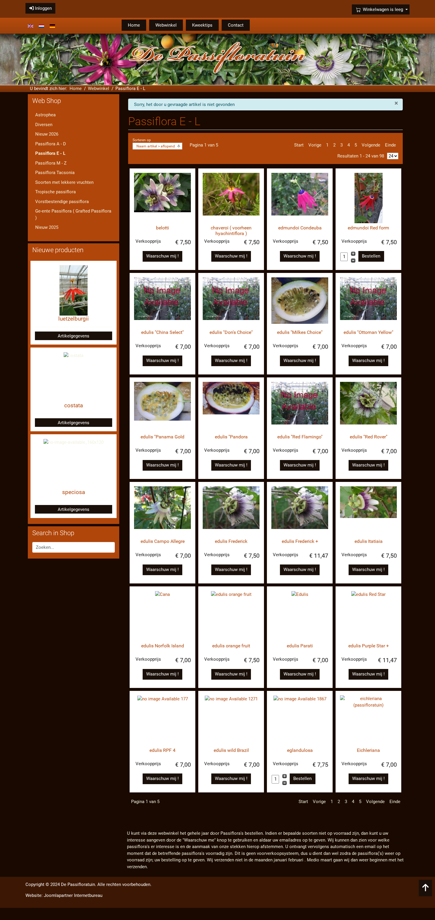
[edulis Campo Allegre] (162, 511)
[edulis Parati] (299, 616)
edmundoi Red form (368, 228)
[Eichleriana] (368, 720)
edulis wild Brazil (231, 750)
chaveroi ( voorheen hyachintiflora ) (231, 230)
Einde (390, 145)
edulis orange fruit (231, 646)
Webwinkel (166, 25)
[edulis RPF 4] (162, 720)
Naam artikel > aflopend (155, 146)
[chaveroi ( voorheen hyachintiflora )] (231, 198)
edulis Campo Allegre (163, 541)
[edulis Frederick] (231, 511)
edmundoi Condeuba (300, 228)
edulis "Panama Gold (162, 437)
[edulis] (162, 302)
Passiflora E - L (50, 153)
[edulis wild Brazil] (231, 720)
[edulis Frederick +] (299, 511)
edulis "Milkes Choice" (300, 332)
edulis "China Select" (162, 332)
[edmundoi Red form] (368, 198)
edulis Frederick (231, 541)
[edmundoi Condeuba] (299, 198)
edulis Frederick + (300, 541)
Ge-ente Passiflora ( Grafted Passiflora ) (73, 214)
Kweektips (202, 25)
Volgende (371, 145)
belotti (162, 228)
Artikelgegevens (73, 336)
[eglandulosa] (299, 720)
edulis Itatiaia (369, 541)
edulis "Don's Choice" (231, 332)
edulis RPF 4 (162, 750)
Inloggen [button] (43, 8)
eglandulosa (300, 750)
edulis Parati (300, 646)
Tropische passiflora (55, 191)
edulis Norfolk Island (162, 646)
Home (134, 25)
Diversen (43, 124)
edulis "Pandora (231, 437)
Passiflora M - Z (51, 163)
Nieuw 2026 (46, 134)
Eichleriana (368, 750)
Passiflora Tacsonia (55, 172)
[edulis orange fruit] (231, 616)
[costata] (73, 355)
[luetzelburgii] (73, 290)
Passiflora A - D (50, 144)
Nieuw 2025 (46, 227)
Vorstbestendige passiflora (62, 201)
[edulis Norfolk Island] (162, 616)
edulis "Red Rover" (368, 437)
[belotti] (162, 198)
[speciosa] (74, 442)
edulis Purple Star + (368, 646)
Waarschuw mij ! (162, 256)
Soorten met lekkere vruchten (64, 182)
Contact (236, 25)
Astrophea (45, 115)
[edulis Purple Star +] (368, 616)
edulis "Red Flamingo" (300, 437)
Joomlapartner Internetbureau (73, 895)
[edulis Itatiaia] (368, 511)
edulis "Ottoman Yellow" (368, 332)
